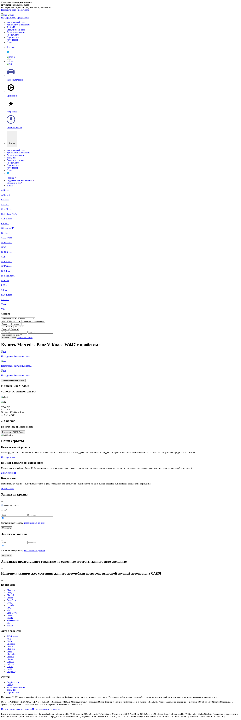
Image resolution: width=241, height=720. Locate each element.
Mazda (10, 618)
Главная (11, 178)
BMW (9, 641)
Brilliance (11, 644)
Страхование (13, 37)
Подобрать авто (8, 10)
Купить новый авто (16, 22)
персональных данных (34, 523)
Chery (9, 592)
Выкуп (10, 685)
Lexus (9, 615)
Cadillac (10, 646)
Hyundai (10, 605)
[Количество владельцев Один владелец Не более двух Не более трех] (33, 321)
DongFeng (11, 600)
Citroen (10, 598)
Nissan (10, 625)
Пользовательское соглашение (46, 709)
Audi (9, 639)
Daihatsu (11, 664)
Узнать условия (8, 473)
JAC (9, 608)
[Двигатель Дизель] (7, 326)
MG (8, 623)
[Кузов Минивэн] (6, 324)
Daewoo (10, 661)
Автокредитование (16, 32)
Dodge (10, 669)
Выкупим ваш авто (16, 30)
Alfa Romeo (12, 636)
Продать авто (23, 10)
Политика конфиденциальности (16, 709)
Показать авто (9, 338)
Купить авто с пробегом (18, 24)
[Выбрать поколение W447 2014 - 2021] (11, 321)
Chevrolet (11, 595)
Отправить (6, 528)
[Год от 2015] (5, 329)
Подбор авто (13, 682)
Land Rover (12, 613)
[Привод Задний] (16, 324)
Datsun (10, 666)
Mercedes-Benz (14, 183)
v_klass (10, 185)
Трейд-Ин (11, 27)
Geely (9, 603)
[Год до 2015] (14, 329)
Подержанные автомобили (20, 180)
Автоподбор (12, 40)
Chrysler (10, 656)
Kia (8, 610)
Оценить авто (7, 488)
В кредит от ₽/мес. (13, 432)
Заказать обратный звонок (13, 380)
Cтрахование (13, 692)
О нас (9, 42)
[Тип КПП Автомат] (19, 326)
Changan (11, 590)
